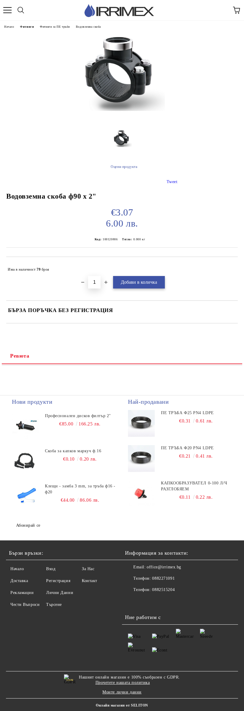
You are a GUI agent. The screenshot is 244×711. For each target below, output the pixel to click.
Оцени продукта (124, 167)
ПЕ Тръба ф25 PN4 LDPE (187, 413)
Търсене (54, 604)
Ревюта (19, 356)
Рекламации (22, 592)
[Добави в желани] (229, 266)
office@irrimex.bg (164, 567)
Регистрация (58, 581)
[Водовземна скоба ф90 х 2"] (122, 120)
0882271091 (163, 578)
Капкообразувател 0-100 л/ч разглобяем (194, 486)
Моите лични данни (122, 692)
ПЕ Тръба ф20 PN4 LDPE (187, 448)
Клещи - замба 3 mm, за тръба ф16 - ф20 (80, 489)
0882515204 (163, 589)
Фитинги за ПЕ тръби (55, 26)
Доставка (19, 581)
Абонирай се (28, 525)
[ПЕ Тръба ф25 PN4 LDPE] (141, 423)
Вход (50, 569)
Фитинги (27, 26)
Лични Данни (59, 592)
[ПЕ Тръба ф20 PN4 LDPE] (141, 458)
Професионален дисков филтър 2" (78, 416)
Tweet (172, 182)
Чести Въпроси (25, 604)
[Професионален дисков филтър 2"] (25, 426)
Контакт (89, 581)
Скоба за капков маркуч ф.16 (73, 451)
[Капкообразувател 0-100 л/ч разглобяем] (141, 493)
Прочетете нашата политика (123, 682)
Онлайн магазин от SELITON (122, 705)
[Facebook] (132, 601)
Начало (9, 26)
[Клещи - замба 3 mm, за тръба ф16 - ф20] (25, 496)
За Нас (88, 569)
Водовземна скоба (88, 26)
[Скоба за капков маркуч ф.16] (25, 461)
